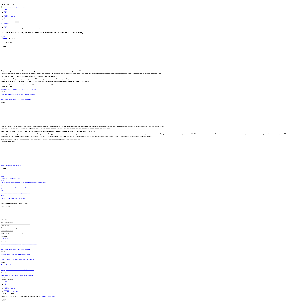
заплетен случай (5, 165)
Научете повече (51, 296)
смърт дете (12, 165)
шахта (19, 165)
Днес (5, 18)
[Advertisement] (46, 58)
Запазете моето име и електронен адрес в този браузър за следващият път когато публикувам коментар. (29, 228)
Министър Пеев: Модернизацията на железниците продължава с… (18, 264)
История (6, 15)
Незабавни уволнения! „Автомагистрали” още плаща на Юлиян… (18, 259)
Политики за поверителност (11, 291)
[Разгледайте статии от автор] (4, 174)
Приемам (44, 296)
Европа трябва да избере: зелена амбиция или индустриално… (17, 99)
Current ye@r (4, 233)
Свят (5, 12)
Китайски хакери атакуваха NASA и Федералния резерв (15, 254)
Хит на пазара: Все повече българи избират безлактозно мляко (17, 275)
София (16, 165)
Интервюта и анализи (9, 16)
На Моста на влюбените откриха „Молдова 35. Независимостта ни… (19, 94)
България (6, 13)
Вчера (5, 19)
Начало (5, 9)
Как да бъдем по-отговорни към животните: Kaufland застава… (17, 270)
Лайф (5, 11)
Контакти (6, 290)
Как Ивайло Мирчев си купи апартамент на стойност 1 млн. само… (18, 89)
